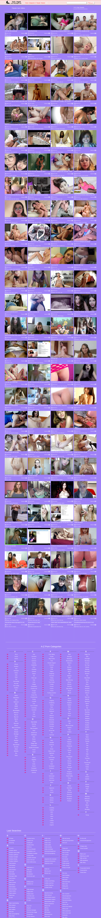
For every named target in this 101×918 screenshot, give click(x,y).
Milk (69, 755)
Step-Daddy (34, 804)
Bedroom (16, 794)
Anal (83, 175)
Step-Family (52, 740)
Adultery (54, 105)
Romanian (69, 878)
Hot (32, 432)
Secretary (87, 743)
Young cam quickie (78, 522)
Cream (36, 81)
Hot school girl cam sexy (10, 616)
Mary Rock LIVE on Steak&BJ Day (12, 695)
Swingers (87, 811)
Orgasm (14, 643)
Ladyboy (52, 892)
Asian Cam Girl (54, 265)
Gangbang (51, 784)
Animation (16, 752)
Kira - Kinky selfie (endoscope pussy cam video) (39, 701)
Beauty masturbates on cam (80, 452)
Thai (87, 827)
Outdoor (33, 152)
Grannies (34, 315)
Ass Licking (15, 315)
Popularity (82, 7)
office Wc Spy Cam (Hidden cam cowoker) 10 (38, 695)
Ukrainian (85, 573)
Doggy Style (87, 292)
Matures (84, 705)
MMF (69, 760)
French (51, 770)
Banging (61, 315)
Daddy (86, 58)
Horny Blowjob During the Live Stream (13, 428)
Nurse (69, 795)
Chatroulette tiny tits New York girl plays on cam (62, 522)
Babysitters (16, 779)
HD (11, 643)
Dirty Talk (13, 198)
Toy (87, 842)
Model (10, 479)
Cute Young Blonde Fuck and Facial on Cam (61, 475)
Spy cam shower (32, 101)
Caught (86, 81)
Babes (77, 81)
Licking (51, 904)
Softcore (87, 775)
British (16, 824)
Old (69, 805)
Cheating (34, 751)
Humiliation (51, 848)
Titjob (87, 832)
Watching (87, 878)
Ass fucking (55, 175)
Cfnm (34, 749)
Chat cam (30, 545)
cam (6, 499)
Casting (36, 245)
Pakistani (69, 824)
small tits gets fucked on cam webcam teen (84, 682)
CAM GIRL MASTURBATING (11, 382)
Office (33, 699)
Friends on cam (77, 616)
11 (81, 9)
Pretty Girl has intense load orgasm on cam (14, 639)
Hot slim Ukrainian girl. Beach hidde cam (83, 569)
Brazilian (87, 35)
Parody (69, 832)
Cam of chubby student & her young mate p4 (15, 288)
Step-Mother (69, 770)
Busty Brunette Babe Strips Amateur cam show (15, 335)
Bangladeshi (57, 198)
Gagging (52, 782)
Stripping (87, 800)
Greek (51, 810)
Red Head (86, 549)
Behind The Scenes (59, 222)
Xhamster (24, 33)
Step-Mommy (69, 762)
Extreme (34, 854)
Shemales (87, 753)
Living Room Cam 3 (32, 686)
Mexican (69, 749)
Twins (87, 851)
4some (16, 740)
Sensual (87, 745)
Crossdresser (34, 779)
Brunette (81, 105)
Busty (31, 35)
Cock (34, 764)
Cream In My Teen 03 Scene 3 (34, 77)
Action (8, 81)
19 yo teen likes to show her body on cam (60, 31)
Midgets (10, 58)
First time (51, 757)
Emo (38, 409)
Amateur (54, 35)
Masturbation (40, 128)
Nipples (36, 269)
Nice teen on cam (55, 428)
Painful (69, 821)
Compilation (34, 768)
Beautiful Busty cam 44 (79, 475)
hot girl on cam (8, 701)
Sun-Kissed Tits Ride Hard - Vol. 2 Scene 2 (83, 124)
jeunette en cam (54, 54)
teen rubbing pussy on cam (80, 708)
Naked (69, 780)
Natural (69, 782)
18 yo (77, 175)
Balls (58, 245)
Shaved (87, 749)
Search (91, 3)
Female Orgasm (52, 745)
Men (69, 747)
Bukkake (8, 152)
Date (78, 7)
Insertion (51, 860)
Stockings (87, 796)
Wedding (87, 883)
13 (84, 9)
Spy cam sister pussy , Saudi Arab (59, 405)
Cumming (40, 58)
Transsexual (87, 844)
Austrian (81, 315)
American (12, 339)
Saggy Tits (87, 736)
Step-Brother (16, 826)
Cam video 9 (77, 545)
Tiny (58, 526)
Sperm (87, 785)
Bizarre (16, 807)
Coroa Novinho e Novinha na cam (81, 31)
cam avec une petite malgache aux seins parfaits (39, 616)
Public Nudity (38, 152)
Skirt (87, 764)
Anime (16, 755)
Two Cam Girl (31, 662)
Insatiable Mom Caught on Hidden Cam (13, 686)
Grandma (51, 804)
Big (34, 643)
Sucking (87, 805)
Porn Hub (93, 360)
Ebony (34, 839)
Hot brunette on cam (32, 358)
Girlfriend (63, 549)
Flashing (33, 712)
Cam (7, 35)
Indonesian (51, 858)
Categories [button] (32, 3)
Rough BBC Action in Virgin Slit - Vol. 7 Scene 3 (15, 77)
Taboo (87, 817)
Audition (16, 770)
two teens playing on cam (56, 675)
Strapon (87, 798)
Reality (69, 868)
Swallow (87, 807)
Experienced (85, 198)
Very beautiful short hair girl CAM (12, 592)
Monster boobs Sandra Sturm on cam (13, 522)
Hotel (51, 846)
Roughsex (69, 880)
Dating (85, 222)
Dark (86, 432)
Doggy (34, 823)
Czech (34, 798)
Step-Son (87, 779)
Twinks (87, 849)
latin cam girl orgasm (56, 288)
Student (87, 802)
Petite (69, 841)
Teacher (87, 821)
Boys (59, 596)
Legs (51, 900)
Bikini (16, 803)
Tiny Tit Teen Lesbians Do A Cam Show (60, 669)
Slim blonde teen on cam (33, 522)
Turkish (87, 846)
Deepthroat (34, 814)
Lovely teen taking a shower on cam (82, 101)
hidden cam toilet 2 (78, 675)
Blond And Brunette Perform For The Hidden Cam (85, 688)
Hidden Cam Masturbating (34, 499)
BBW (10, 222)
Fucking (59, 549)
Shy (87, 757)
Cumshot (83, 58)
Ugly (87, 856)
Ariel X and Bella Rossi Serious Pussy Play (84, 218)
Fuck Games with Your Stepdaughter (36, 241)
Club (34, 762)
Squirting (87, 794)
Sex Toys (87, 747)
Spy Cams (87, 792)
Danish (34, 808)
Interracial (59, 643)
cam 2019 (30, 265)
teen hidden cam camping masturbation (60, 124)
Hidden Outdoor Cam (9, 662)
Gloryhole (51, 802)
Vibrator (87, 866)
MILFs (83, 339)
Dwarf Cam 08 (8, 54)
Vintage (87, 868)
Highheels (51, 835)
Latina (51, 898)
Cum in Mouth (33, 787)
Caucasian (18, 409)
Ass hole (16, 765)
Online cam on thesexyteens (11, 405)
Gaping (51, 787)
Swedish (87, 809)
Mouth (69, 772)
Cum (34, 785)
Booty (16, 818)
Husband (51, 850)
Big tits (77, 58)
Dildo (10, 198)
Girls (13, 105)
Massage (69, 738)
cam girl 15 (53, 688)
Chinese (34, 753)
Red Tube (24, 173)
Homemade (88, 105)
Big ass (57, 81)
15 (86, 9)
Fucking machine (51, 775)
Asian (54, 152)
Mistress (69, 757)
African (77, 245)
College (87, 315)
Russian (69, 883)
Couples (17, 573)
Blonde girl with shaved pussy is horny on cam (61, 452)
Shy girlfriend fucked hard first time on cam (84, 639)
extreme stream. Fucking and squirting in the (84, 171)
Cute (10, 35)
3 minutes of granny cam (33, 311)
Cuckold (34, 783)
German (52, 791)
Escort (34, 848)
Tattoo (87, 819)
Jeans (51, 872)
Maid (69, 736)
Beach (77, 573)
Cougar (34, 772)
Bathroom (16, 784)
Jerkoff (51, 874)
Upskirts (87, 861)
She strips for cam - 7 (56, 662)
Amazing (12, 712)
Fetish (10, 105)
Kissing (51, 880)
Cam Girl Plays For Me (33, 124)
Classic (34, 755)
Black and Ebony (16, 809)
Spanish (87, 781)
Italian (51, 864)
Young (79, 526)
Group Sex (51, 812)
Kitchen (51, 882)
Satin (87, 738)
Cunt (79, 198)
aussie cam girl (31, 288)
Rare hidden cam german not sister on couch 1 (61, 695)
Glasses (52, 799)
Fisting (17, 620)
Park (69, 830)
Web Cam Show (77, 148)
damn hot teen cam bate (10, 545)
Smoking (87, 772)
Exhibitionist (34, 852)
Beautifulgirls (32, 222)
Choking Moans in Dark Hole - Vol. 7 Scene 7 (84, 428)
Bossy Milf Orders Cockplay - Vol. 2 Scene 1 (61, 101)
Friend (51, 772)
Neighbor (69, 784)
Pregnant (69, 853)
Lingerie (52, 907)
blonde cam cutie (78, 499)
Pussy (59, 152)
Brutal (16, 831)
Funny (39, 198)
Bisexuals (12, 386)
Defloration (34, 817)
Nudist (87, 679)
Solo (87, 777)
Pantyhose (69, 828)
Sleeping (87, 768)
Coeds (10, 456)
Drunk (33, 832)
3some (77, 35)
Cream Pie (15, 152)
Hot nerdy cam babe (32, 475)
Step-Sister (87, 760)
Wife (87, 889)
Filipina (36, 198)
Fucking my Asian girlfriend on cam (59, 545)
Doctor (34, 821)
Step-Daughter (34, 810)
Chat (33, 549)
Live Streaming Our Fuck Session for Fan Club (61, 311)
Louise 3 (30, 54)
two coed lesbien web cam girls (12, 452)
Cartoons (34, 743)
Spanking (87, 783)
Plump (69, 847)
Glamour (51, 797)
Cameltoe (34, 738)
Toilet (87, 836)
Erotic (40, 245)
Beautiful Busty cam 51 (56, 499)
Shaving (87, 751)
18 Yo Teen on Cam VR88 (56, 682)
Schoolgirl (87, 740)
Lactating (51, 890)
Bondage (16, 816)
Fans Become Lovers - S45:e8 (12, 241)
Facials (51, 738)
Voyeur (38, 699)
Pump (69, 860)
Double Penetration (34, 829)
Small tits (87, 770)
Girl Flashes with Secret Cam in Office (82, 662)
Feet (51, 743)
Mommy (86, 339)
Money (69, 764)
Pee (69, 836)
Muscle (69, 775)
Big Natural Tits (14, 222)
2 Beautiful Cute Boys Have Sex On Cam (60, 592)
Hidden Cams (84, 699)
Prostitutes (69, 856)
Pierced (69, 843)
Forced (51, 768)
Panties (69, 826)
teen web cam (54, 358)
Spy (36, 105)
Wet (87, 885)
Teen (36, 35)
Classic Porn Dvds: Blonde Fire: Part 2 (36, 171)
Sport (87, 787)
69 (53, 315)
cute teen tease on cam (79, 405)
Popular (38, 3)
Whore (87, 887)
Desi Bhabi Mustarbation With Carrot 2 (59, 194)
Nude (69, 789)
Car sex (34, 740)
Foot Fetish (52, 764)
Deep (34, 812)
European (57, 573)
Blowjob (34, 175)
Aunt (16, 772)
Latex (51, 894)
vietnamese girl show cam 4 (11, 311)
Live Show (14, 175)
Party (69, 834)
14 (85, 9)
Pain (69, 819)
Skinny (62, 152)
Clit (34, 757)
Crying (34, 781)
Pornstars (69, 849)
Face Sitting (52, 736)
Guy (52, 814)
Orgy (62, 643)
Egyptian (34, 841)
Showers (33, 105)
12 (82, 9)
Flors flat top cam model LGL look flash (13, 475)
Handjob (52, 824)
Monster (69, 766)
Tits (62, 35)
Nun (69, 793)
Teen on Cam (31, 335)
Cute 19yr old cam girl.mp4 (11, 31)
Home (26, 3)
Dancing (10, 175)
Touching (87, 840)
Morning (69, 768)
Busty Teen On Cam (32, 31)
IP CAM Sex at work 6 (79, 695)
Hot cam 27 (30, 428)
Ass (55, 620)
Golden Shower (17, 105)
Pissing (69, 845)
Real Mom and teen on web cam (81, 335)
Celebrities (34, 747)
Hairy (51, 822)
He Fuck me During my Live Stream (82, 241)
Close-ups (61, 620)
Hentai (51, 831)
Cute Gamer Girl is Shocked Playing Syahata (38, 194)
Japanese (51, 870)
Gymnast (51, 817)
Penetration (69, 838)
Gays (51, 789)
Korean (51, 884)
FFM (51, 751)
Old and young (69, 807)
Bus (16, 835)
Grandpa (51, 806)
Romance (69, 876)
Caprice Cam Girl (78, 669)
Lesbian (15, 456)
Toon (87, 838)
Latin (61, 292)
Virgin (87, 871)
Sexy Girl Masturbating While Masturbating (14, 194)
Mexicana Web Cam (78, 265)
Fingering (34, 128)
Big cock (61, 81)
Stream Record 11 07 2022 (34, 639)
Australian (86, 175)
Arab (54, 409)
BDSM (16, 788)
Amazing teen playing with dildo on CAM (14, 708)
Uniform (87, 859)
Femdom (51, 747)
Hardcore (86, 362)
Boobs (11, 526)
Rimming (69, 874)
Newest (43, 3)
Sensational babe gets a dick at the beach (83, 288)
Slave (87, 766)
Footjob (52, 766)
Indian (81, 705)
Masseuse (69, 740)
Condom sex (34, 770)
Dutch (34, 834)
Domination (34, 827)
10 (80, 9)
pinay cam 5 (54, 708)
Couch (60, 699)
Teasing (87, 823)
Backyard (54, 245)
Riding (69, 872)
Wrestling (87, 891)
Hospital (52, 841)
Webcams (59, 58)
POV (69, 851)
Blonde (84, 35)
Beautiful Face (62, 245)
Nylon (69, 797)
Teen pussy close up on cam (34, 592)
